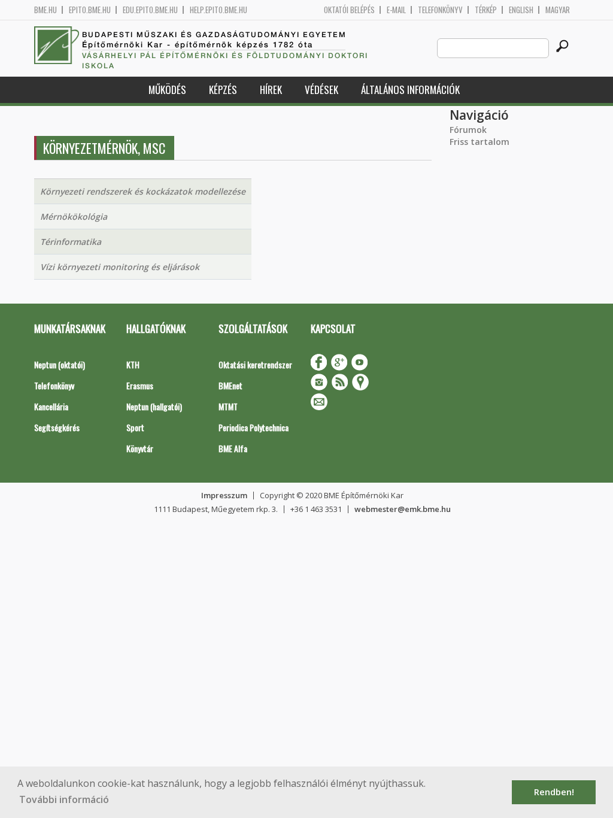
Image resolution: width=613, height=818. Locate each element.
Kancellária (51, 406)
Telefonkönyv (440, 10)
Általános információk (410, 89)
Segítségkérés (57, 427)
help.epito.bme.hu (218, 10)
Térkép (486, 10)
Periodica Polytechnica (254, 427)
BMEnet (230, 385)
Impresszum (224, 495)
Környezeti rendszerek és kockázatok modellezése (142, 191)
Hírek (271, 89)
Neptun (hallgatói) (154, 406)
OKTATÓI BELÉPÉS (349, 10)
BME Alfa (233, 448)
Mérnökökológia (73, 216)
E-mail (396, 10)
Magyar (557, 10)
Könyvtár (139, 448)
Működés (167, 89)
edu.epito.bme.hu (150, 10)
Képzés (223, 89)
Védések (321, 89)
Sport (135, 427)
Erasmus (139, 385)
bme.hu (45, 10)
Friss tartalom (479, 141)
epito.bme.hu (90, 10)
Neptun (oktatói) (59, 364)
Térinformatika (70, 241)
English (521, 10)
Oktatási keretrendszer (255, 364)
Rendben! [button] (554, 792)
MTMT (228, 406)
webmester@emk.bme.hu (402, 509)
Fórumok (468, 129)
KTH (132, 364)
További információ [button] (64, 799)
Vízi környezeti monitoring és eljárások (119, 266)
